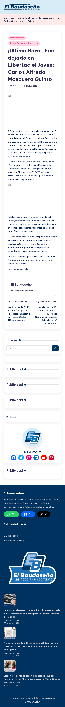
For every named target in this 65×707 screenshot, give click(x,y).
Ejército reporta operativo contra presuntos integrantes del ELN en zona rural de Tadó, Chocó (32, 677)
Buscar (11, 340)
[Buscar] (55, 348)
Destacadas (17, 38)
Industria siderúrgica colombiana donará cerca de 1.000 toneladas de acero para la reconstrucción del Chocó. (32, 613)
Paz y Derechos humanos (24, 43)
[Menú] (59, 7)
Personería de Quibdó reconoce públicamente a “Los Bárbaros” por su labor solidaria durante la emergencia (31, 646)
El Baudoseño (21, 284)
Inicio (6, 18)
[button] (22, 290)
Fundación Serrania (14, 540)
